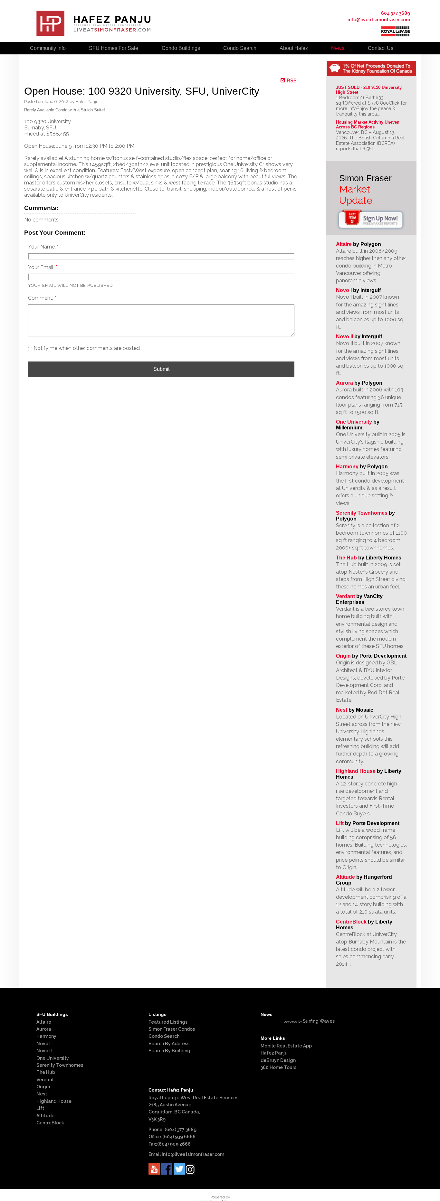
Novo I (344, 290)
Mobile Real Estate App (286, 1045)
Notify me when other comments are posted (86, 348)
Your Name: (42, 247)
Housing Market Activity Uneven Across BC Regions (368, 124)
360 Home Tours (278, 1067)
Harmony (347, 466)
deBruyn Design (278, 1060)
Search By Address (168, 1043)
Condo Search (163, 1036)
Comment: (41, 298)
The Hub (346, 557)
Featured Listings (167, 1022)
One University (354, 422)
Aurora (344, 383)
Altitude (345, 877)
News (337, 48)
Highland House (356, 771)
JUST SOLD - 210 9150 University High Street (369, 90)
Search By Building (169, 1050)
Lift (340, 823)
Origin (343, 656)
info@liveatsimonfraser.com (379, 19)
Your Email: (42, 267)
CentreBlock (351, 921)
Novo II (344, 336)
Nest (341, 710)
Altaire (344, 244)
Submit (161, 369)
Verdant (345, 596)
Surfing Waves (319, 1021)
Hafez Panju (274, 1053)
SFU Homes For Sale (113, 48)
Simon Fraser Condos (171, 1029)
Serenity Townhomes (361, 513)
